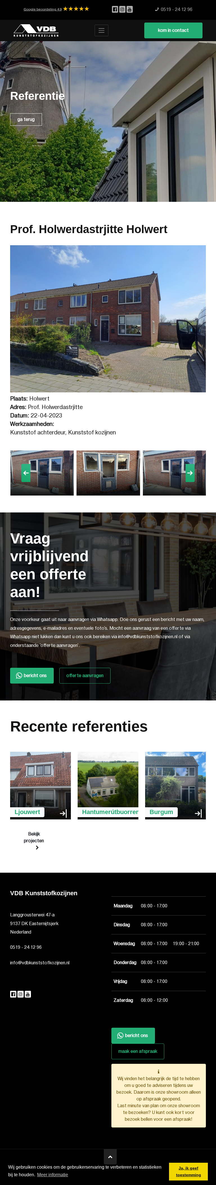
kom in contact (173, 30)
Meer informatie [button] (52, 1174)
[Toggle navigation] (101, 30)
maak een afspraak (137, 1051)
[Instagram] (123, 9)
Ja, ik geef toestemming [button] (188, 1171)
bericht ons (35, 676)
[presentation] (25, 473)
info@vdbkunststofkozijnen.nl (39, 963)
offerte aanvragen (85, 676)
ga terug (26, 119)
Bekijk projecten (34, 837)
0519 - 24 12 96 (26, 947)
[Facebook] (115, 9)
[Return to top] (110, 1156)
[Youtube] (130, 9)
